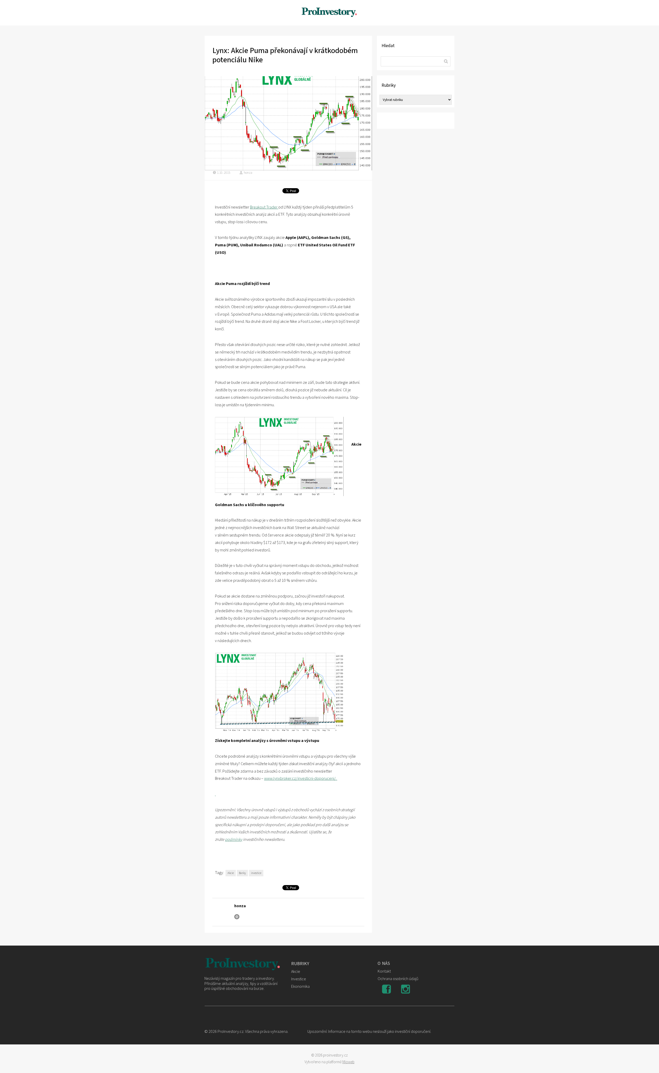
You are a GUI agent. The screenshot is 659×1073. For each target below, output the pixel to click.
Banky (242, 873)
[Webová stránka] (236, 916)
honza (248, 172)
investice (256, 873)
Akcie (231, 873)
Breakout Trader (264, 207)
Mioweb (348, 1062)
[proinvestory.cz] (329, 12)
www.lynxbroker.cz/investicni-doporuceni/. (300, 778)
